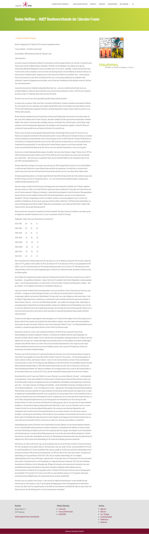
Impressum (68, 531)
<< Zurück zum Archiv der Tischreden (25, 38)
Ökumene (102, 4)
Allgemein (103, 509)
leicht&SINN (62, 514)
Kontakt (81, 531)
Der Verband (124, 4)
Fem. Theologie (104, 514)
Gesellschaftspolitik (80, 4)
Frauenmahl (62, 509)
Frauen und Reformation (66, 511)
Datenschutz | (75, 531)
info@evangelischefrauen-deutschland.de (27, 516)
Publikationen (112, 4)
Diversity (93, 4)
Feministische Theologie (60, 4)
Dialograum (103, 522)
